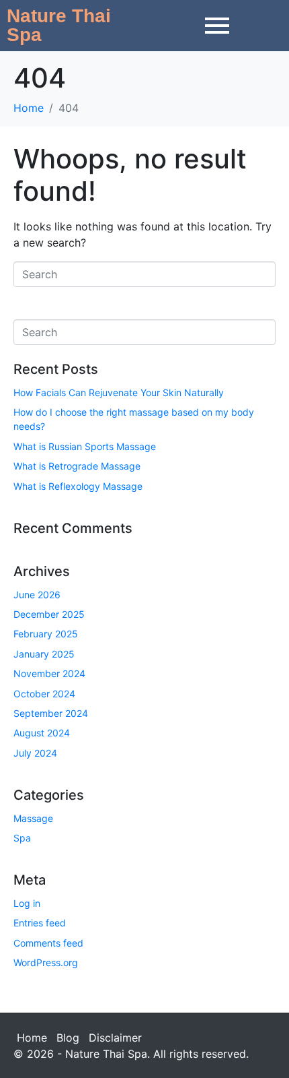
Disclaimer (115, 1037)
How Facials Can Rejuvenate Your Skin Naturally (118, 392)
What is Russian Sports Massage (84, 446)
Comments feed (48, 943)
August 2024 (41, 732)
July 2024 (35, 753)
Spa (22, 838)
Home (32, 1037)
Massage (33, 818)
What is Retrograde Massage (76, 466)
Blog (67, 1037)
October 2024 (44, 693)
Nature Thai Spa (59, 25)
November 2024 (49, 673)
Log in (26, 903)
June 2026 (36, 594)
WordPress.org (45, 962)
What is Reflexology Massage (77, 486)
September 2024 (50, 713)
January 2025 (44, 654)
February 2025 (45, 633)
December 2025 (49, 614)
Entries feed (39, 922)
